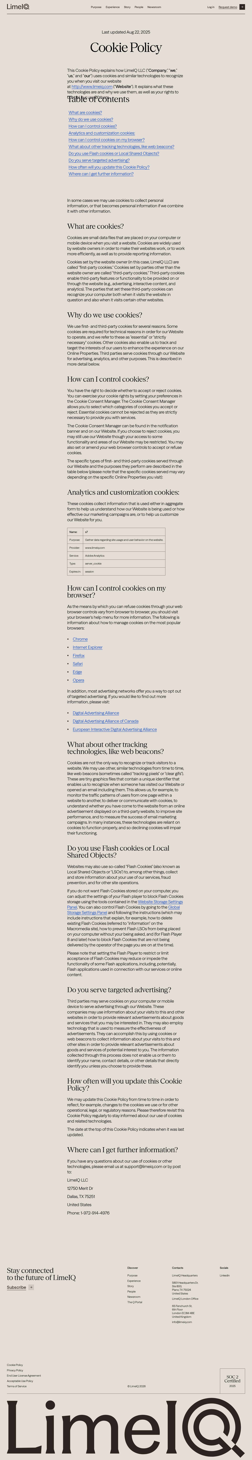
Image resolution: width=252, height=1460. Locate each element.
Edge (77, 671)
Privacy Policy (15, 1370)
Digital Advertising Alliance (96, 712)
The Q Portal (134, 1302)
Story (127, 7)
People (139, 7)
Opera (78, 680)
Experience (113, 7)
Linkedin (225, 1275)
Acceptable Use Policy (20, 1381)
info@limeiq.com (182, 1322)
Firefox (79, 655)
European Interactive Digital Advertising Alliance (115, 729)
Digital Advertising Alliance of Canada (105, 720)
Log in (210, 7)
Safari (78, 663)
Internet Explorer (88, 647)
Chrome (80, 639)
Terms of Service (17, 1386)
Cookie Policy (15, 1365)
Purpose (96, 7)
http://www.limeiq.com (92, 86)
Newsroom (154, 7)
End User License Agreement (24, 1375)
